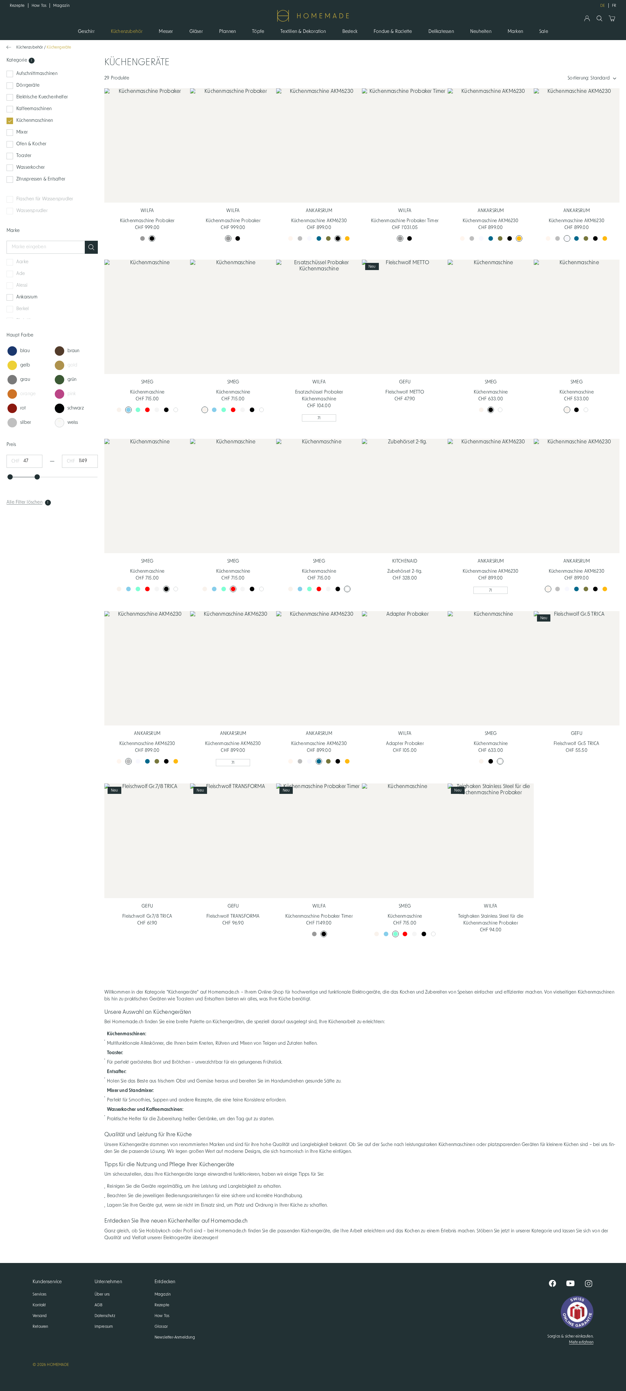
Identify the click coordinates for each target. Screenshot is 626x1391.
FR (614, 5)
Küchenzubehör (127, 31)
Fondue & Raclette (393, 31)
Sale (543, 31)
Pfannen (227, 31)
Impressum (104, 1326)
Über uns (102, 1294)
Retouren (40, 1326)
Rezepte (17, 5)
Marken (515, 31)
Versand (40, 1316)
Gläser (196, 31)
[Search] (599, 18)
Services (40, 1294)
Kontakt (39, 1305)
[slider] (10, 477)
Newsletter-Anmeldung (175, 1337)
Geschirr (86, 31)
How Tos (39, 5)
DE (602, 5)
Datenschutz (105, 1316)
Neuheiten (480, 31)
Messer (166, 31)
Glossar (161, 1326)
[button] (91, 247)
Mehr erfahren (581, 1342)
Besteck (349, 31)
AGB (99, 1305)
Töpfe (258, 31)
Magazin (61, 5)
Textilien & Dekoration (303, 31)
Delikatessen (441, 31)
